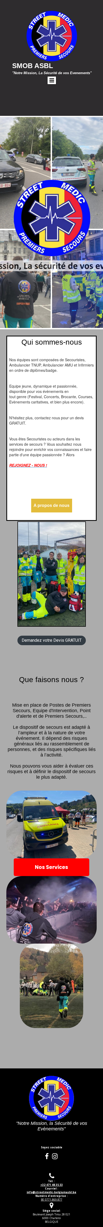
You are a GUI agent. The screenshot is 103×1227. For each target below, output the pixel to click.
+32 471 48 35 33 (51, 1185)
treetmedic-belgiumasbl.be (51, 1192)
